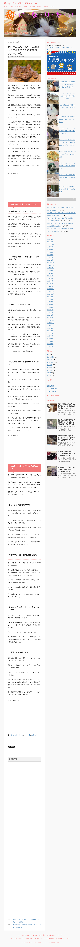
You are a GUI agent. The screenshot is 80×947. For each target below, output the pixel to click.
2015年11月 (50, 323)
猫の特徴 (49, 367)
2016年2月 (50, 315)
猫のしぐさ (50, 362)
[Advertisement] (22, 187)
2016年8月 (50, 299)
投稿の (50, 386)
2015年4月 (50, 341)
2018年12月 (50, 244)
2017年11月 (50, 265)
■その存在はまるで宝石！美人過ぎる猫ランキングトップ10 (67, 107)
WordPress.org (51, 391)
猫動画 (49, 373)
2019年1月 (50, 242)
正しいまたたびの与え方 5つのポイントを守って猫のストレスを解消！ (67, 96)
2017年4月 (50, 281)
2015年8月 (50, 331)
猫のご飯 (49, 359)
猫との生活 (14, 735)
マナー (26, 735)
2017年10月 (50, 268)
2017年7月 (50, 276)
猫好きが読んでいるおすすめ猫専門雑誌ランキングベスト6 (67, 119)
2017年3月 (50, 283)
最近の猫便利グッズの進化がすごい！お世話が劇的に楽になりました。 (66, 406)
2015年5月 (50, 338)
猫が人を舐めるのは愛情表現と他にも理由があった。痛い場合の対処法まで (67, 84)
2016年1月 (50, 317)
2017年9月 (50, 270)
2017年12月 (50, 262)
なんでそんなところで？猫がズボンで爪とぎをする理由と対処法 (67, 131)
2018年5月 (50, 249)
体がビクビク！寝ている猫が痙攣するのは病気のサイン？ (67, 177)
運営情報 (49, 375)
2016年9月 (50, 297)
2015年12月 (50, 320)
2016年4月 (50, 310)
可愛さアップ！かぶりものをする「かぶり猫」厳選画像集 (67, 165)
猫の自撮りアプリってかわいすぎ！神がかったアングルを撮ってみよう (66, 469)
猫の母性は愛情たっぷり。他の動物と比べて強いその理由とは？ (66, 453)
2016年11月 (50, 291)
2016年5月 (50, 307)
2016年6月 (50, 304)
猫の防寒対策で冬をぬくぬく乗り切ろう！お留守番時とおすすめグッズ (66, 438)
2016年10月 (50, 294)
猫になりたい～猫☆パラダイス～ (20, 3)
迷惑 (36, 735)
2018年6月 (50, 247)
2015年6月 (50, 336)
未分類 (49, 354)
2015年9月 (50, 328)
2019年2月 (50, 239)
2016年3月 (50, 312)
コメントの (52, 388)
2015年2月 (50, 346)
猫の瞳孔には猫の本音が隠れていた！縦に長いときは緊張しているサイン (66, 422)
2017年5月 (50, 278)
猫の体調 (49, 365)
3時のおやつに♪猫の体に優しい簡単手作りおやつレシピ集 (67, 154)
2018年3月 (50, 255)
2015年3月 (50, 344)
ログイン (49, 383)
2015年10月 (50, 325)
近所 (32, 735)
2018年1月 (50, 260)
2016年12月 (50, 289)
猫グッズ (49, 370)
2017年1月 (50, 286)
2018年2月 (50, 257)
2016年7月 (50, 302)
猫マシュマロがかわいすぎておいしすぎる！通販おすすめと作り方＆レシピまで (67, 142)
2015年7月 (50, 333)
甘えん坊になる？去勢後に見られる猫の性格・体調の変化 (67, 189)
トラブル (20, 735)
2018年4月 (50, 252)
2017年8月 (50, 273)
